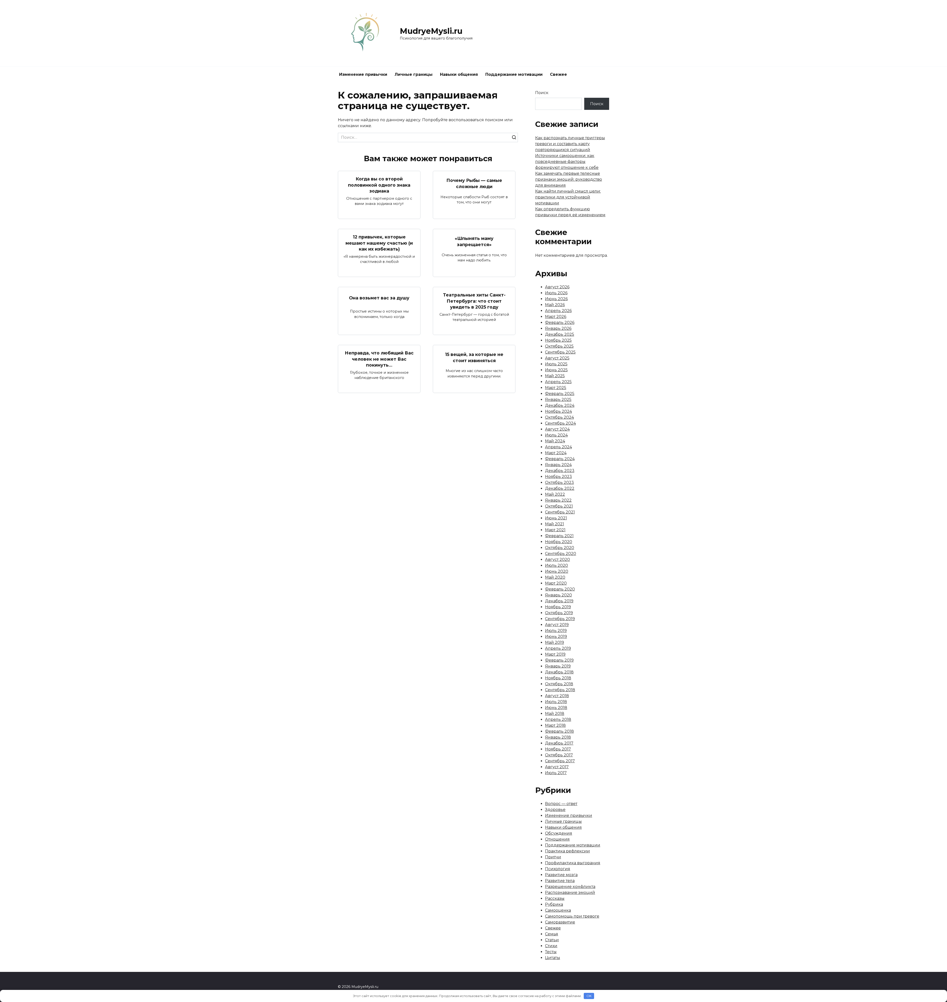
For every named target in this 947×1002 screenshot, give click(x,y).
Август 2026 (557, 287)
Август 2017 (557, 767)
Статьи (552, 940)
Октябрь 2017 (559, 755)
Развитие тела (560, 880)
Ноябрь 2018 (558, 678)
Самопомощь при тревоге (572, 916)
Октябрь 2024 (559, 417)
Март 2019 (555, 654)
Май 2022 (555, 494)
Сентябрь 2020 (560, 553)
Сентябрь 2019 (560, 618)
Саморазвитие (560, 922)
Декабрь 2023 (559, 470)
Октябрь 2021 (559, 506)
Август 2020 (557, 559)
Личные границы (414, 74)
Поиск (541, 92)
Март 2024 (555, 453)
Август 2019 (557, 624)
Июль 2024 (556, 435)
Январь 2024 (558, 464)
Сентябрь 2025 (560, 352)
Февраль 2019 (559, 660)
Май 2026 (555, 304)
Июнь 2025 (556, 370)
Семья (551, 934)
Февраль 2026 (559, 322)
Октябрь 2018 (559, 684)
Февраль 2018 (559, 731)
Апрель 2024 (558, 447)
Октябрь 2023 (559, 482)
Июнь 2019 (556, 636)
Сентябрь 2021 (560, 512)
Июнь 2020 (556, 571)
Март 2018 (555, 725)
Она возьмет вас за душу (379, 297)
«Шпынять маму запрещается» (474, 241)
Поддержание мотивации (514, 74)
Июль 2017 (556, 772)
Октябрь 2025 (559, 346)
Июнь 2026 (556, 298)
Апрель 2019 (558, 648)
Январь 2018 (558, 737)
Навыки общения (459, 74)
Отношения (557, 839)
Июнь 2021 (556, 518)
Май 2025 (555, 375)
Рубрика (554, 904)
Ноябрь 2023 (558, 476)
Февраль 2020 (560, 589)
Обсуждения (558, 833)
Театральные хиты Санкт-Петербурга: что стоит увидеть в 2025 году (474, 301)
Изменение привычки (363, 74)
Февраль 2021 (559, 535)
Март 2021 (555, 530)
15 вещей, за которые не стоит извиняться (474, 357)
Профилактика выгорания (572, 863)
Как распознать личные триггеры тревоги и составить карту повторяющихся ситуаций (570, 144)
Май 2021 (554, 524)
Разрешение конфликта (570, 886)
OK (589, 996)
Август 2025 (557, 358)
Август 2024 (557, 429)
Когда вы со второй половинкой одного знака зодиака (379, 185)
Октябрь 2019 (559, 612)
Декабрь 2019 (559, 601)
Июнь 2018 (556, 707)
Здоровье (555, 809)
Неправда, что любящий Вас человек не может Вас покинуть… (379, 359)
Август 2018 (557, 695)
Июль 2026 (556, 293)
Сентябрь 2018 (560, 690)
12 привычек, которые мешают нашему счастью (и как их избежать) (379, 243)
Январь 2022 (558, 500)
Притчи (553, 857)
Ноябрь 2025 (558, 340)
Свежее (558, 74)
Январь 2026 (558, 328)
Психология (557, 868)
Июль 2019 (556, 630)
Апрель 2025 (558, 381)
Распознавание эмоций (570, 892)
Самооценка (558, 910)
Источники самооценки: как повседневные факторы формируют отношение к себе (567, 161)
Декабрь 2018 (559, 672)
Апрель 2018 (558, 719)
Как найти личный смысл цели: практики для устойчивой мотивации (568, 197)
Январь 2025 (558, 399)
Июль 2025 (556, 364)
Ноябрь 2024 (558, 411)
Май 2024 (555, 441)
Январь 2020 (558, 595)
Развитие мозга (561, 874)
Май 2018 (554, 713)
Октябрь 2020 (559, 547)
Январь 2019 (558, 666)
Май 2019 (554, 642)
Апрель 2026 (558, 310)
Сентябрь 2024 (560, 423)
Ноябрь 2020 (558, 541)
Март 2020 (556, 583)
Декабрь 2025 (559, 334)
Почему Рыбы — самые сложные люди (474, 183)
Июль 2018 (556, 701)
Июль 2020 (556, 565)
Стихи (551, 945)
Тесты (551, 951)
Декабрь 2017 (559, 743)
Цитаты (552, 957)
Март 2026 (555, 316)
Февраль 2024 (560, 458)
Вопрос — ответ (561, 803)
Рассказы (555, 898)
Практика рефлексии (567, 851)
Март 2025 (555, 387)
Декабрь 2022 (559, 488)
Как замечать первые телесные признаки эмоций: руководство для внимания (568, 179)
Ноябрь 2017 (558, 749)
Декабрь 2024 (559, 405)
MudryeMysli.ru (431, 31)
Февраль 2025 (559, 393)
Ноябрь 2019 (558, 607)
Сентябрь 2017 (560, 761)
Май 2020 (555, 577)
